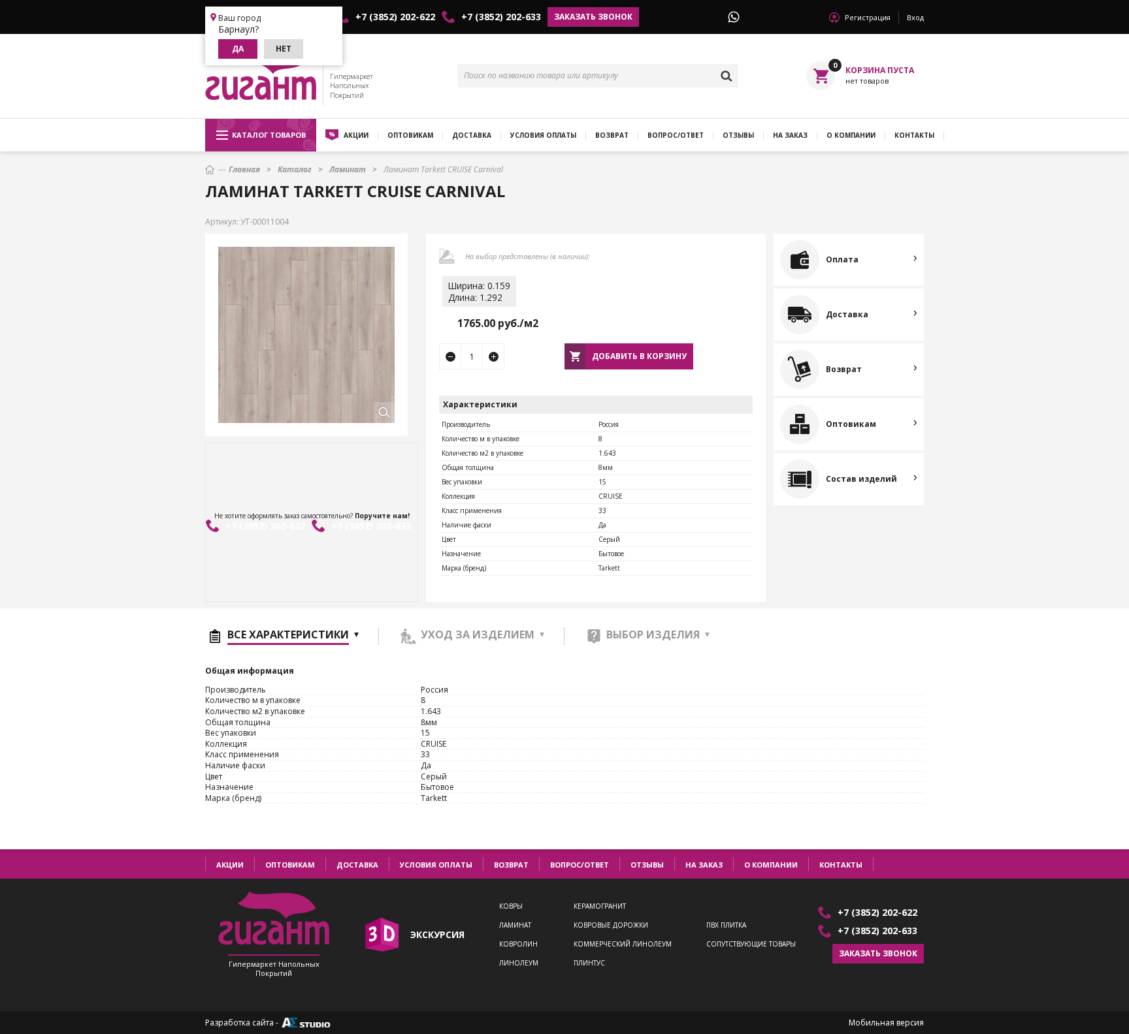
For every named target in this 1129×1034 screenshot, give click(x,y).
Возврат (612, 135)
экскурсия (437, 934)
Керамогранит (600, 906)
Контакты (914, 135)
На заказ (790, 135)
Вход (915, 17)
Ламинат (515, 925)
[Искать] (726, 76)
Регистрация (868, 17)
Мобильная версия (886, 1023)
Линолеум (518, 963)
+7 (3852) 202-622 (395, 17)
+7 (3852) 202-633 (501, 17)
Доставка (471, 135)
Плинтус (589, 963)
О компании (850, 135)
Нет (283, 48)
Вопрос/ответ (675, 135)
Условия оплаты (543, 135)
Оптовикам (410, 135)
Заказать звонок (593, 16)
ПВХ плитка (726, 925)
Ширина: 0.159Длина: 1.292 (479, 291)
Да (238, 48)
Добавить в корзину (639, 356)
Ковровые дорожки (611, 925)
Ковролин (518, 944)
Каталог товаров (269, 135)
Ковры (511, 906)
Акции (356, 135)
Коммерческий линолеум (623, 944)
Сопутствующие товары (751, 944)
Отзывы (738, 135)
